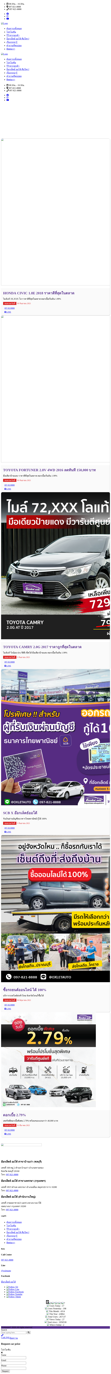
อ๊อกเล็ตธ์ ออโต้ (8, 1282)
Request (5, 1371)
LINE (8, 312)
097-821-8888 (12, 1174)
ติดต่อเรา (10, 49)
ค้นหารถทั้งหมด (14, 28)
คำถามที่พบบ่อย (14, 45)
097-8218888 (9, 308)
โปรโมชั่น (11, 32)
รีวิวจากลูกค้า (12, 35)
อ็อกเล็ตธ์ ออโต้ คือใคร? (17, 39)
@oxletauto (6, 1271)
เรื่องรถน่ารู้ (11, 42)
